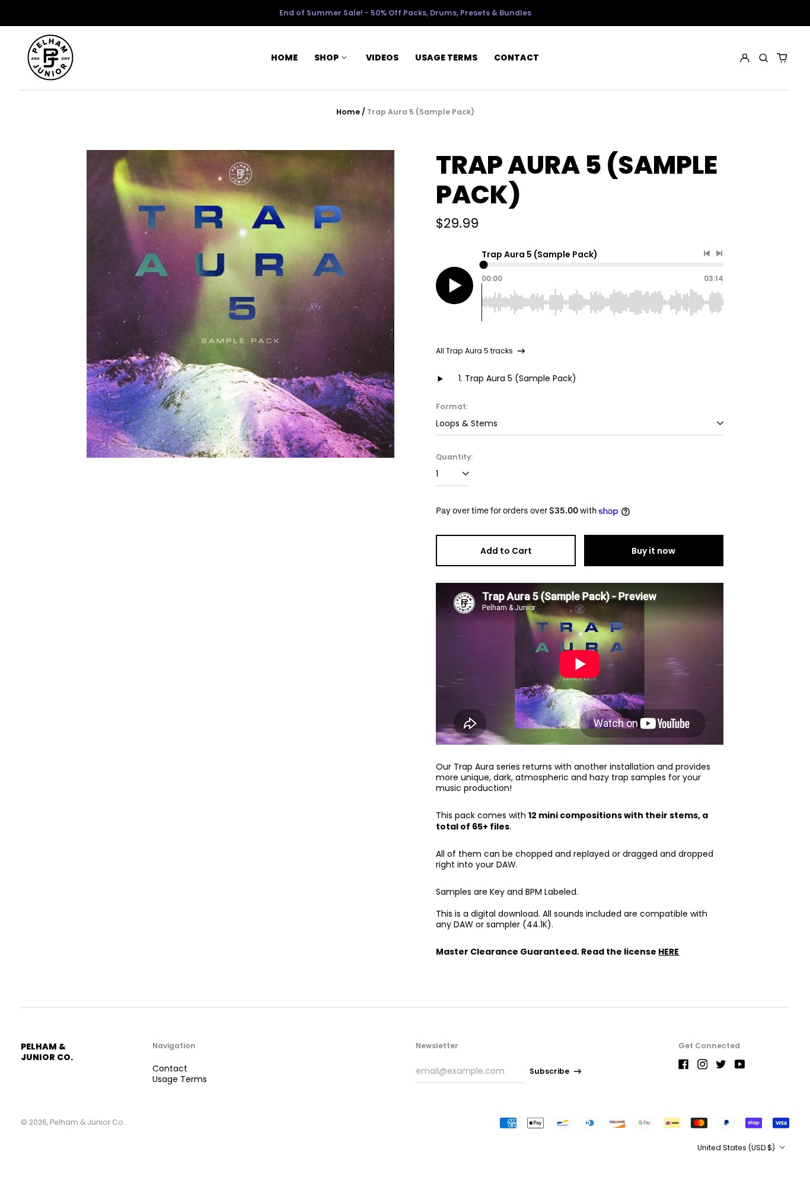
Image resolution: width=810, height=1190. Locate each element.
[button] (763, 57)
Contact (516, 57)
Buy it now (653, 551)
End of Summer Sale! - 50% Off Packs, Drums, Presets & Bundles (405, 13)
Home (284, 57)
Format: (452, 406)
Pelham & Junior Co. (47, 1052)
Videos (382, 57)
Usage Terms (446, 57)
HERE (668, 952)
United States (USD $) (737, 1148)
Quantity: (454, 457)
